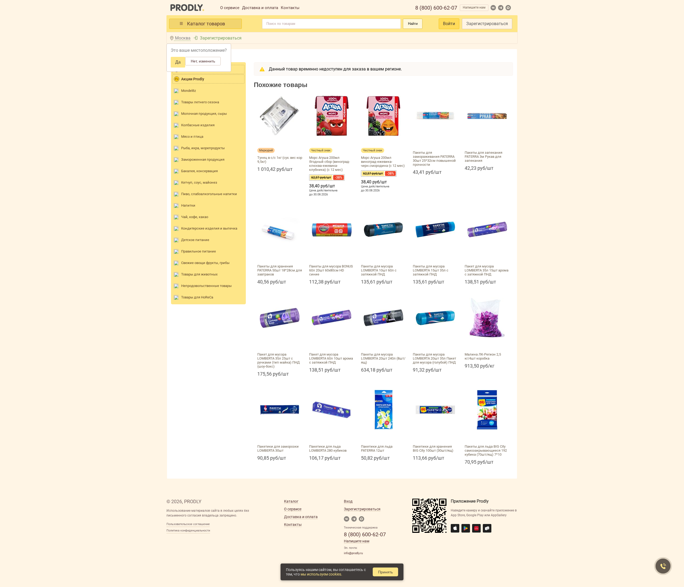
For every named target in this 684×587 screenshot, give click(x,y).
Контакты (290, 7)
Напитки (188, 205)
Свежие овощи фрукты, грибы (205, 263)
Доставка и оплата (260, 7)
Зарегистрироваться (487, 23)
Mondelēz (188, 91)
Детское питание (195, 240)
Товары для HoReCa (197, 297)
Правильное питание (198, 251)
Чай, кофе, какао (194, 217)
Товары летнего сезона (200, 102)
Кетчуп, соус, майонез (199, 182)
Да (178, 62)
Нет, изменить (203, 61)
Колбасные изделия (198, 125)
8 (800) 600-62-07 (436, 8)
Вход (348, 501)
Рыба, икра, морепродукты (203, 148)
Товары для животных (199, 274)
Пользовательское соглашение (188, 524)
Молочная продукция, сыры (204, 114)
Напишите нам (474, 7)
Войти (449, 23)
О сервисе (229, 7)
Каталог (291, 501)
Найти (413, 24)
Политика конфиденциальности (188, 530)
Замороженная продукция (202, 159)
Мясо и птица (192, 137)
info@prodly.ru (353, 553)
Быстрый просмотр (279, 142)
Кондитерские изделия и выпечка (209, 228)
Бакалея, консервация (199, 171)
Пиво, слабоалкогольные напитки (209, 194)
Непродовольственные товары (206, 286)
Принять (385, 572)
